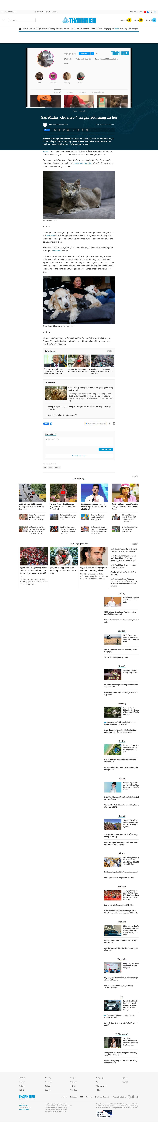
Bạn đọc (125, 1078)
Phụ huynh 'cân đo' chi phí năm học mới (119, 878)
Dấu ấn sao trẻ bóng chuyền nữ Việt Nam (119, 905)
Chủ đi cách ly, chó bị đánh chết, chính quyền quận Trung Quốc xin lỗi (90, 389)
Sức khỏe (59, 29)
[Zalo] (155, 12)
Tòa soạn (89, 1097)
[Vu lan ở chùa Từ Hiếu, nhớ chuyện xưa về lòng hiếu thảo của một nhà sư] (112, 712)
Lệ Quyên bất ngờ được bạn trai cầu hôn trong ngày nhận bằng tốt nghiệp (121, 843)
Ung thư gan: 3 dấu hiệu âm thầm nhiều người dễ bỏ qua (121, 949)
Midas (45, 151)
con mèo (51, 236)
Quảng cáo (74, 1097)
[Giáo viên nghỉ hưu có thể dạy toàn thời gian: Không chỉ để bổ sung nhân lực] (112, 862)
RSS (81, 1097)
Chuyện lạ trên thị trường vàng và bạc (130, 671)
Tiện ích (47, 12)
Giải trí (92, 29)
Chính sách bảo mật (102, 1097)
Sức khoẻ (48, 1082)
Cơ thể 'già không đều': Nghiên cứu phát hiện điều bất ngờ (120, 941)
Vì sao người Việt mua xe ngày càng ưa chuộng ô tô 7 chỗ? (119, 1016)
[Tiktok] (151, 12)
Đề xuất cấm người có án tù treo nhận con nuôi (131, 600)
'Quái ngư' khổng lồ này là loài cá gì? (62, 415)
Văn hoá (73, 1082)
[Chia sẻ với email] (68, 130)
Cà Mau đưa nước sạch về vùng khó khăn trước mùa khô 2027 (121, 686)
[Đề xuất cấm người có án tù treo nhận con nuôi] (112, 602)
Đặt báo (64, 1097)
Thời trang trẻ (133, 29)
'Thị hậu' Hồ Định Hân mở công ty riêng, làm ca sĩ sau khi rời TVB (121, 806)
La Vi (50, 124)
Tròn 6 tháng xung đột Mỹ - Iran (116, 657)
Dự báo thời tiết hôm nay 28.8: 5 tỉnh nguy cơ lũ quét (121, 621)
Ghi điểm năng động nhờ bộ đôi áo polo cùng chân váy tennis (120, 1062)
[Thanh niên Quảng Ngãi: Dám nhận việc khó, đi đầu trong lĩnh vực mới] (112, 824)
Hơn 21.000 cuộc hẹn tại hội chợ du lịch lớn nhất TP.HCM (120, 761)
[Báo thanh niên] (79, 20)
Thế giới (38, 29)
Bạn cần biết (38, 12)
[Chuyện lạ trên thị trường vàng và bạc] (112, 674)
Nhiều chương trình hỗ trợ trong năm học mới (121, 872)
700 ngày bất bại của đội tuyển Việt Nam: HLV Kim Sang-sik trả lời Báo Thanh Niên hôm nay (131, 895)
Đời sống (51, 29)
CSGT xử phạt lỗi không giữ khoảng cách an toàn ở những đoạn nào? (120, 613)
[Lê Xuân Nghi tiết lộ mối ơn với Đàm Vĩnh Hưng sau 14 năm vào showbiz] (112, 787)
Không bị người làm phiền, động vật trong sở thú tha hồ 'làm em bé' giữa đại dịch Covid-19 (79, 408)
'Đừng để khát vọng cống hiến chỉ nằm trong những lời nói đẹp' (120, 836)
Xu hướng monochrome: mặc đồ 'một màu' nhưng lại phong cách (130, 1042)
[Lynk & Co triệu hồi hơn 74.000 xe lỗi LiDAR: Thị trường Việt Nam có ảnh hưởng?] (112, 1005)
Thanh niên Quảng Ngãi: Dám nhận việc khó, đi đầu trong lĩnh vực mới (131, 823)
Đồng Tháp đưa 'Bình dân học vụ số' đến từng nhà (131, 966)
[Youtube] (144, 12)
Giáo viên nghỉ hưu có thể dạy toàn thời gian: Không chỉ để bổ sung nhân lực (131, 861)
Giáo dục (73, 29)
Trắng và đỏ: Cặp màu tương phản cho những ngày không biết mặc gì (120, 1054)
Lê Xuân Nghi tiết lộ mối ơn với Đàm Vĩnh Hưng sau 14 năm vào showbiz (131, 786)
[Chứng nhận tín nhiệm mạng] (104, 1114)
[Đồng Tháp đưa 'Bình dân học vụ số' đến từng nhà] (112, 967)
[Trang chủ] (20, 28)
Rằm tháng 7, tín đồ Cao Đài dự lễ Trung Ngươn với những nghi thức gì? (119, 723)
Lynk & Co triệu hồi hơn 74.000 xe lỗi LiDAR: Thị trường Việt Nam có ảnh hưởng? (130, 1005)
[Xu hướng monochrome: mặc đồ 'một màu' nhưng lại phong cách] (112, 1042)
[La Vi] (45, 125)
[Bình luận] (78, 130)
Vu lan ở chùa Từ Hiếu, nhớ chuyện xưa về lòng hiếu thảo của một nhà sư (131, 711)
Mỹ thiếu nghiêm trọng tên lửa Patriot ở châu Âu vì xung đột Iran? (131, 638)
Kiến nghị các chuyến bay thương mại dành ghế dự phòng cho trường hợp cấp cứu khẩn (131, 930)
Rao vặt (125, 1082)
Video (117, 29)
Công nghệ (107, 29)
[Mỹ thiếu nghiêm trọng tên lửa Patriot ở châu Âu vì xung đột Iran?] (112, 639)
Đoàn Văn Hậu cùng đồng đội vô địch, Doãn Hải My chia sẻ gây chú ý (121, 798)
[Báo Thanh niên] (27, 1097)
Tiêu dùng (123, 29)
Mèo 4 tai (57, 467)
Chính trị (25, 29)
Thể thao (99, 29)
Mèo (45, 467)
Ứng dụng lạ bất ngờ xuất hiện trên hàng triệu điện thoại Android (121, 979)
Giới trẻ (66, 29)
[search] (22, 20)
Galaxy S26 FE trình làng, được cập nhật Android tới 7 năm (118, 987)
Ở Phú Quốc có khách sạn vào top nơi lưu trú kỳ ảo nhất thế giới (131, 748)
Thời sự (32, 29)
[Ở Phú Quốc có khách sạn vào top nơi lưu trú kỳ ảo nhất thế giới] (112, 749)
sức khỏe (57, 251)
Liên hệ (54, 12)
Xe (113, 29)
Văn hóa (86, 29)
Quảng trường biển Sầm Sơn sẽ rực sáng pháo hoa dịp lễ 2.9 (121, 769)
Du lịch (79, 29)
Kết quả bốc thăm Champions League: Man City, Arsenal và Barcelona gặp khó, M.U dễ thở (121, 912)
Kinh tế (45, 29)
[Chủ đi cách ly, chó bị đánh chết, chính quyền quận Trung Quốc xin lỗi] (56, 393)
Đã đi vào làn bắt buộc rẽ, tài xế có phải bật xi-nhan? (121, 1024)
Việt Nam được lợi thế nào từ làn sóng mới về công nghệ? (120, 650)
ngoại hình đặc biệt (82, 163)
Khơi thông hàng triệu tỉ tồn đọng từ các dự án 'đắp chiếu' (121, 694)
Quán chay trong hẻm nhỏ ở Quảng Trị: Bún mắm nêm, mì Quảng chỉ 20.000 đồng (120, 731)
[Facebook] (148, 12)
